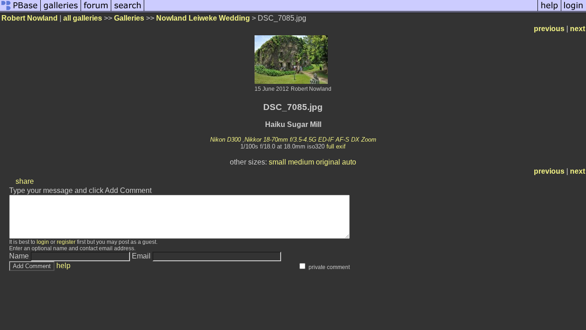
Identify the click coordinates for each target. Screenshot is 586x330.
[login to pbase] (573, 10)
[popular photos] (340, 10)
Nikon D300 (225, 139)
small (277, 162)
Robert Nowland (29, 18)
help (63, 266)
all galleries (82, 18)
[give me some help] (549, 10)
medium (301, 162)
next (577, 29)
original (328, 162)
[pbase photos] (20, 10)
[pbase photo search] (127, 10)
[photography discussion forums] (96, 10)
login (43, 242)
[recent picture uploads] (61, 10)
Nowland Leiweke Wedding (203, 18)
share (25, 181)
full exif (336, 146)
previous (549, 29)
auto (349, 162)
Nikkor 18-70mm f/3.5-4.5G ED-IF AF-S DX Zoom (310, 139)
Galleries (129, 18)
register (66, 242)
